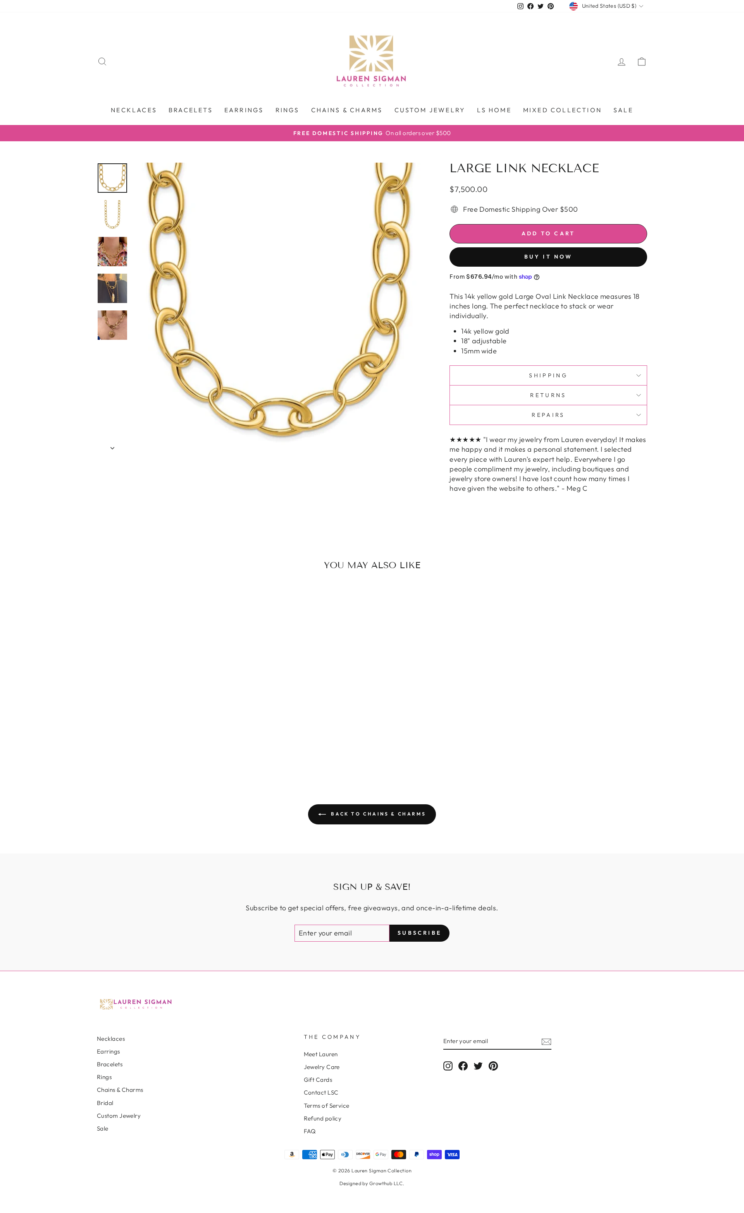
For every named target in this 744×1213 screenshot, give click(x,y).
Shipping (548, 375)
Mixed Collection (562, 110)
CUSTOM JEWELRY (430, 110)
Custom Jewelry (119, 1115)
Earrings (244, 110)
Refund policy (323, 1118)
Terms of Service (327, 1105)
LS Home (494, 110)
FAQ (310, 1131)
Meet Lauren (321, 1054)
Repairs (548, 414)
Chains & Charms (347, 110)
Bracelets (191, 110)
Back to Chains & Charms (377, 814)
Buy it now (548, 256)
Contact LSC (321, 1092)
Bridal (105, 1103)
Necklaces (134, 110)
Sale (623, 110)
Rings (288, 110)
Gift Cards (318, 1079)
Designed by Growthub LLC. (371, 1183)
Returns (548, 395)
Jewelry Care (322, 1067)
